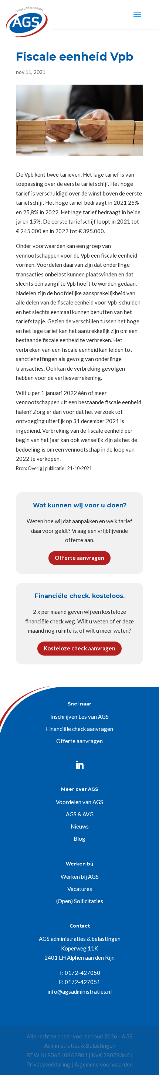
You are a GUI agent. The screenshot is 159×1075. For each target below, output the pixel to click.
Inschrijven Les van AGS (79, 716)
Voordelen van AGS (79, 802)
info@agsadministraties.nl (79, 991)
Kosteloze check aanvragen (79, 648)
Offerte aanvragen (79, 557)
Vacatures (79, 888)
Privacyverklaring (48, 1064)
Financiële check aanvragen (79, 728)
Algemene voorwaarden (103, 1064)
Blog (79, 838)
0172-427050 (82, 972)
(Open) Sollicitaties (79, 901)
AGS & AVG (80, 814)
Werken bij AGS (80, 876)
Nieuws (80, 826)
